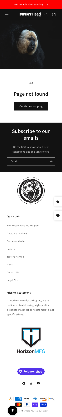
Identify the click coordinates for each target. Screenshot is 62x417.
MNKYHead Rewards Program (23, 225)
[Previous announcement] (6, 4)
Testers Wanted (15, 256)
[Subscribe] (51, 161)
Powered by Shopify (39, 411)
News (10, 264)
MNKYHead (25, 411)
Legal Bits (12, 280)
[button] (7, 14)
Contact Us (13, 272)
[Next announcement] (55, 4)
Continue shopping (31, 106)
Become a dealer (16, 241)
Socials (11, 248)
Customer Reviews (17, 233)
